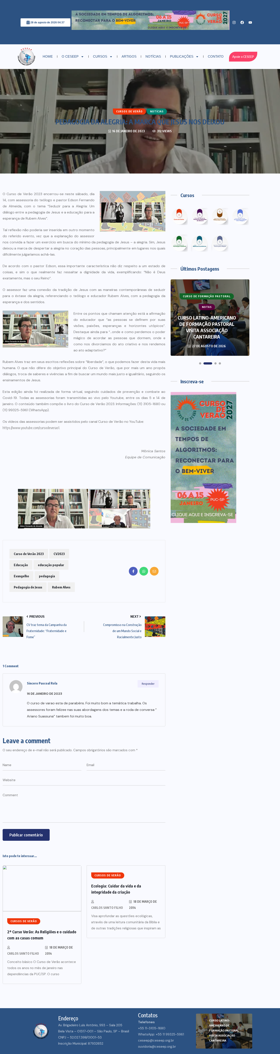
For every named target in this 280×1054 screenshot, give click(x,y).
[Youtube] (250, 22)
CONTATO (216, 56)
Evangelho (21, 576)
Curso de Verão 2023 (29, 554)
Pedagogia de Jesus (28, 587)
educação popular (51, 565)
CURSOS (100, 56)
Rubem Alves (61, 587)
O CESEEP (70, 56)
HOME (48, 56)
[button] (200, 363)
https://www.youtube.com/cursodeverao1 (31, 428)
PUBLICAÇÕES (181, 56)
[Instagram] (234, 22)
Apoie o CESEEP (243, 56)
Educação (21, 565)
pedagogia (47, 576)
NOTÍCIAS (153, 56)
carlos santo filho (23, 953)
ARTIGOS (129, 56)
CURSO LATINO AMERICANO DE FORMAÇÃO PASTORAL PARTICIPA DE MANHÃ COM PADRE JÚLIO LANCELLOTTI (207, 327)
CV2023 (59, 554)
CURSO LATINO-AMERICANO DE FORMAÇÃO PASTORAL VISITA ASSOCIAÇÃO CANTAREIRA (224, 1030)
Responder (148, 683)
